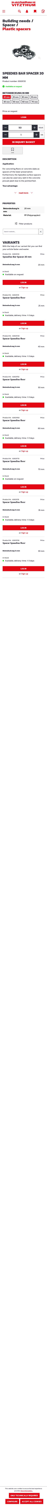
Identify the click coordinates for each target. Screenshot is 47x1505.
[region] (23, 53)
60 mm (25, 101)
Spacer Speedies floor (14, 297)
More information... (27, 1491)
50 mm (16, 101)
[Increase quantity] (35, 128)
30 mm (25, 96)
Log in (23, 282)
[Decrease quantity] (5, 128)
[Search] (19, 11)
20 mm (7, 96)
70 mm (35, 101)
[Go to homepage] (23, 3)
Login (23, 117)
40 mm (7, 101)
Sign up (24, 287)
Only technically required (24, 1495)
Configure (12, 1501)
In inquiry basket (23, 142)
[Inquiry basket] (43, 11)
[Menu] (3, 11)
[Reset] (40, 231)
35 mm (34, 96)
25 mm (16, 96)
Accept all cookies (32, 1501)
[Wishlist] (35, 11)
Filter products (25, 223)
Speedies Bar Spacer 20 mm (17, 256)
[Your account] (27, 11)
